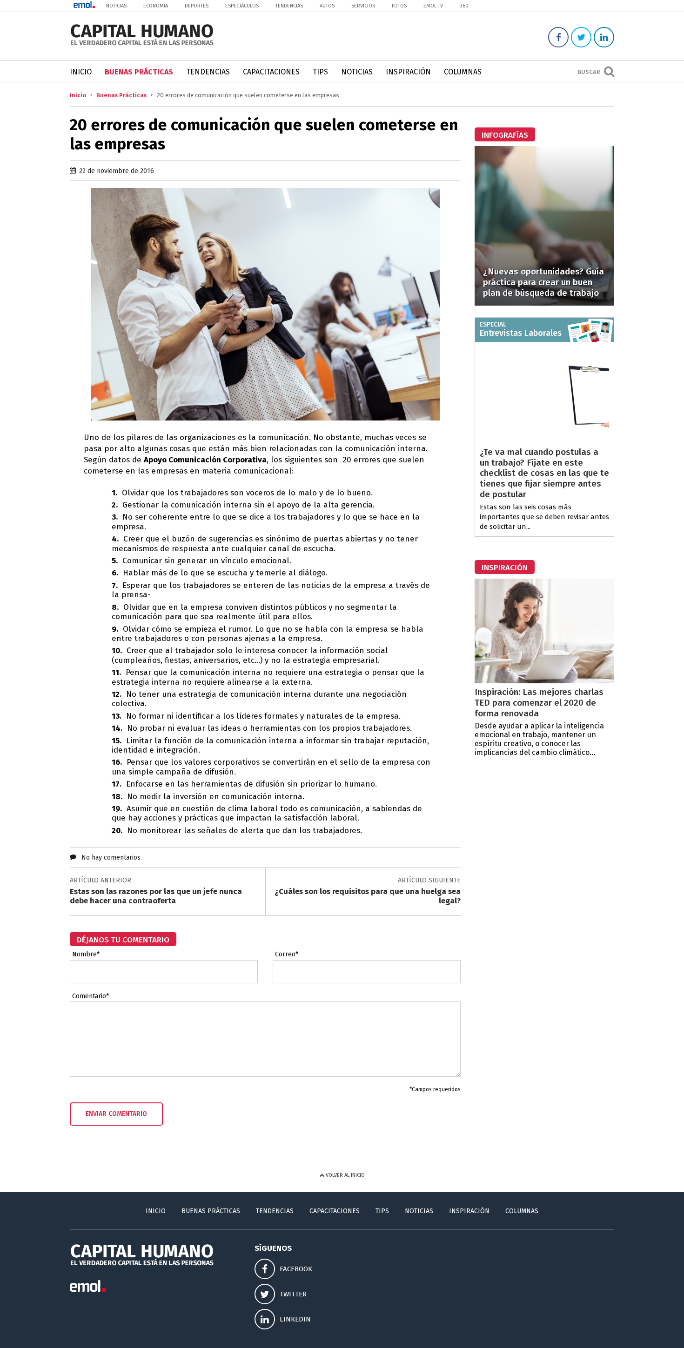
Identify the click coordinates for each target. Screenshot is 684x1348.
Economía (155, 6)
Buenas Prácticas (139, 71)
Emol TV (433, 6)
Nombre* (86, 954)
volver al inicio (344, 1175)
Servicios (363, 6)
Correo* (286, 954)
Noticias (116, 6)
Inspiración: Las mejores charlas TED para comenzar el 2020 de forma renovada (539, 703)
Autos (327, 6)
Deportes (196, 6)
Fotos (399, 6)
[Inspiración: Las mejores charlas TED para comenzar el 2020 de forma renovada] (544, 680)
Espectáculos (242, 6)
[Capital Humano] (142, 44)
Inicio (81, 71)
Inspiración (408, 71)
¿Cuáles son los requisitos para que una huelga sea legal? (368, 896)
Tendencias (289, 6)
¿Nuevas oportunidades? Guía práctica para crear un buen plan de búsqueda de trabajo (543, 282)
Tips (320, 71)
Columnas (463, 71)
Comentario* (90, 996)
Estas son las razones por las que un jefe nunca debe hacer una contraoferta (156, 896)
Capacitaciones (271, 71)
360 (464, 6)
